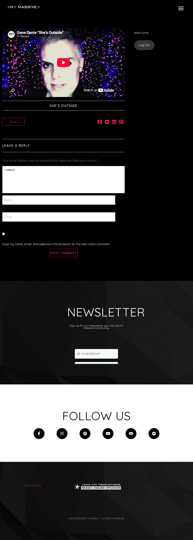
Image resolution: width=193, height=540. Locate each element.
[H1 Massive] (24, 7)
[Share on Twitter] (106, 122)
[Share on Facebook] (99, 122)
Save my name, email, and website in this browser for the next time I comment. (56, 244)
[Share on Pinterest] (121, 122)
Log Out (144, 45)
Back (13, 122)
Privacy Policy (32, 485)
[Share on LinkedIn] (114, 122)
